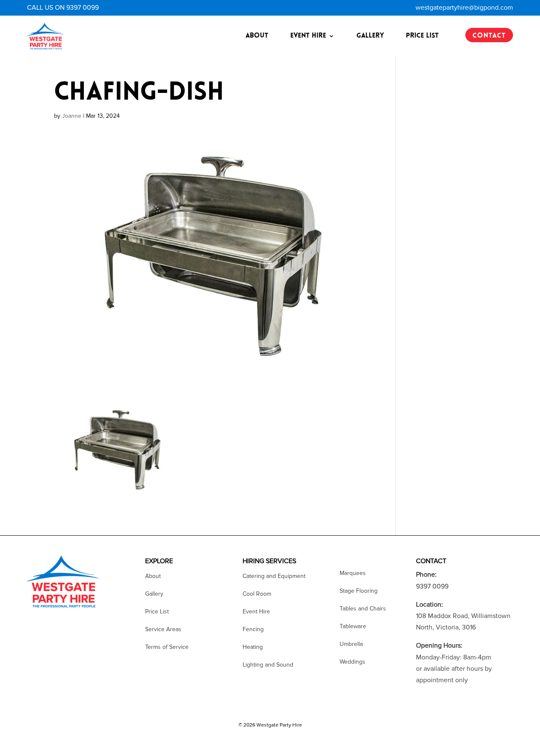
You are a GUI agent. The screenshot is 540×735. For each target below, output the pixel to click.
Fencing (253, 630)
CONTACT (489, 36)
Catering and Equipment (274, 576)
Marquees (353, 573)
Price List (422, 36)
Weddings (352, 662)
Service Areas (163, 630)
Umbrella (351, 644)
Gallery (370, 36)
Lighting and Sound (268, 665)
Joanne (71, 115)
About (257, 36)
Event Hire (308, 36)
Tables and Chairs (363, 609)
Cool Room (257, 594)
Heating (253, 647)
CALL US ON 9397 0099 (63, 7)
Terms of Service (167, 647)
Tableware (353, 627)
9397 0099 (432, 586)
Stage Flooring (359, 591)
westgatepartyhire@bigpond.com (464, 7)
